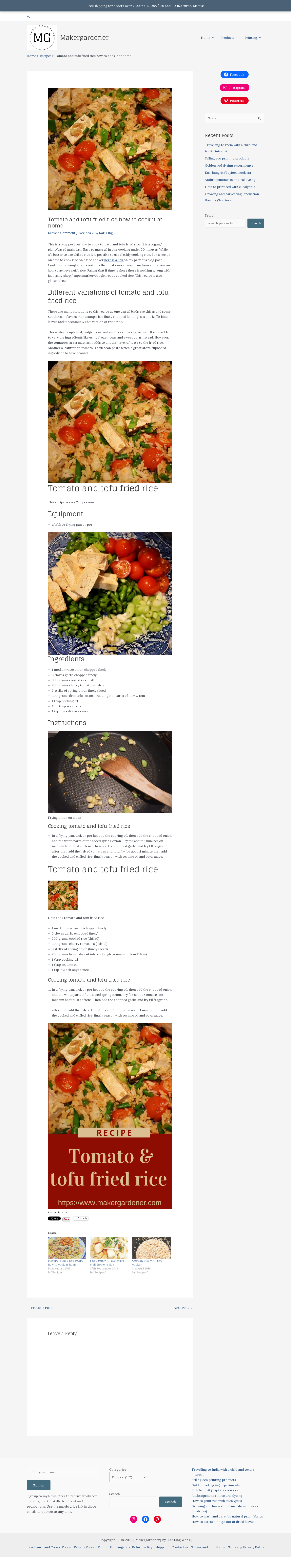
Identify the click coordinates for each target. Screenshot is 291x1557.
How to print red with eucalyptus (230, 187)
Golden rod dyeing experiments (229, 165)
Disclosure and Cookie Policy (49, 1547)
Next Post (183, 1308)
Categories (117, 1469)
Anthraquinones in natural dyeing (230, 180)
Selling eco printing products (227, 158)
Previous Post (39, 1308)
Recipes (85, 233)
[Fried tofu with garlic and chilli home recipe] (109, 1247)
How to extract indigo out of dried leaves (223, 1522)
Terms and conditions (208, 1547)
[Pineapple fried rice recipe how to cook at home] (67, 1247)
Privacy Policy (84, 1547)
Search (210, 215)
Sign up (38, 1485)
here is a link (114, 260)
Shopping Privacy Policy (246, 1547)
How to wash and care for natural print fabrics (227, 1516)
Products (228, 38)
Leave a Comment (61, 233)
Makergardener (84, 37)
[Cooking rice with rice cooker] (151, 1247)
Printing (251, 38)
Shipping (161, 1547)
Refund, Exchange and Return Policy (125, 1547)
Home (205, 38)
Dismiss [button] (198, 6)
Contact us (180, 1547)
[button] (28, 16)
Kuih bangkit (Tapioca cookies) (228, 172)
